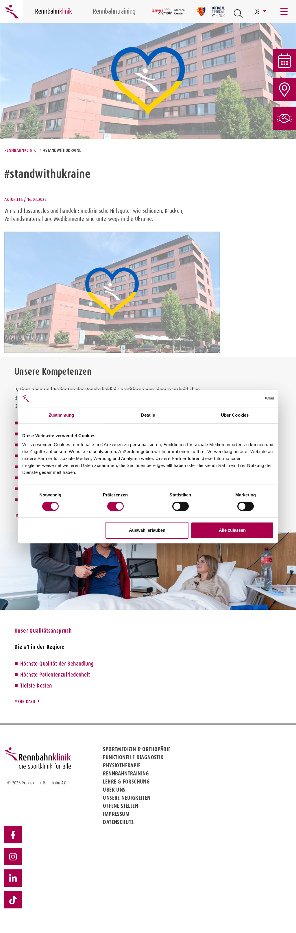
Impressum (116, 814)
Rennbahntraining (126, 773)
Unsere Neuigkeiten (126, 797)
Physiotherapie (121, 765)
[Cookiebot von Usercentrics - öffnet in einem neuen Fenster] (248, 398)
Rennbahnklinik (20, 150)
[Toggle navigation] (284, 11)
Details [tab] (148, 415)
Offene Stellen (120, 806)
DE (257, 11)
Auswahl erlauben (147, 530)
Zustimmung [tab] (61, 415)
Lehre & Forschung (126, 781)
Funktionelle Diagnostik (133, 757)
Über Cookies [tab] (235, 415)
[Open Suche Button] (238, 13)
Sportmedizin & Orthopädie (137, 749)
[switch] (115, 506)
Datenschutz (118, 822)
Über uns (114, 789)
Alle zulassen (232, 530)
